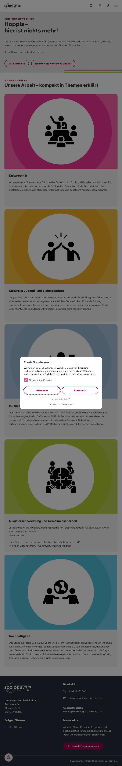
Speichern (80, 390)
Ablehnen (42, 390)
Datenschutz (67, 404)
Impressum (54, 404)
